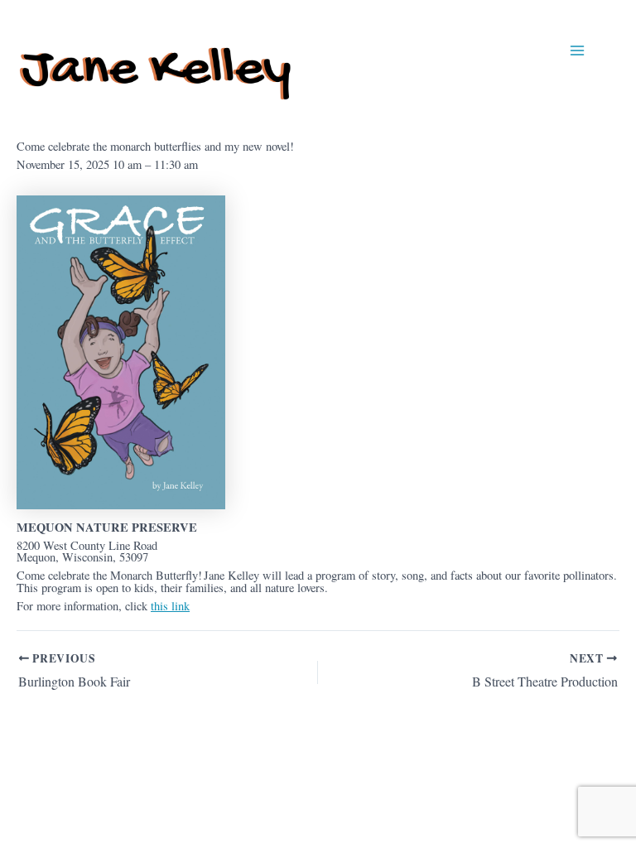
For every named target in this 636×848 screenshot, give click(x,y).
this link (170, 606)
